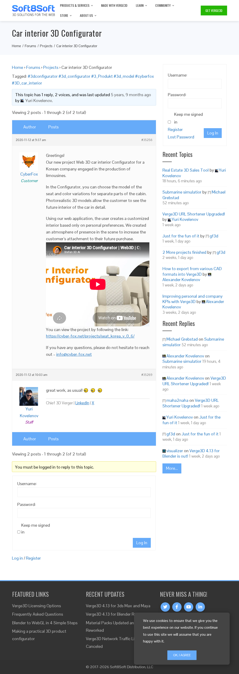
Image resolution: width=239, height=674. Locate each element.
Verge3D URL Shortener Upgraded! (193, 214)
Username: (27, 483)
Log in (17, 558)
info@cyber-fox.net (74, 354)
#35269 (146, 375)
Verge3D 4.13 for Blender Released (117, 614)
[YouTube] (188, 607)
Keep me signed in (35, 528)
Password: (26, 504)
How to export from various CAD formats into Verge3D (192, 271)
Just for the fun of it (180, 236)
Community (163, 5)
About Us (86, 15)
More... (172, 468)
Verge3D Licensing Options (36, 605)
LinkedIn (82, 403)
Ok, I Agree (182, 655)
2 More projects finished (184, 252)
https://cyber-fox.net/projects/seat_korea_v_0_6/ (90, 336)
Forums (33, 67)
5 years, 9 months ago (131, 94)
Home (17, 67)
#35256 (146, 140)
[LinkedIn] (200, 607)
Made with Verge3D (114, 5)
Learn (140, 5)
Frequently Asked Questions (37, 614)
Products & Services (74, 5)
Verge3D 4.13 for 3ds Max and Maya (118, 605)
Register (33, 558)
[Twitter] (165, 607)
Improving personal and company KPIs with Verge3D (192, 298)
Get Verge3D (213, 10)
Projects (50, 67)
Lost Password (181, 137)
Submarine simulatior (181, 192)
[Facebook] (177, 607)
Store (64, 15)
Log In (141, 542)
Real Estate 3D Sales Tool (185, 170)
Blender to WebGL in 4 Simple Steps (44, 622)
